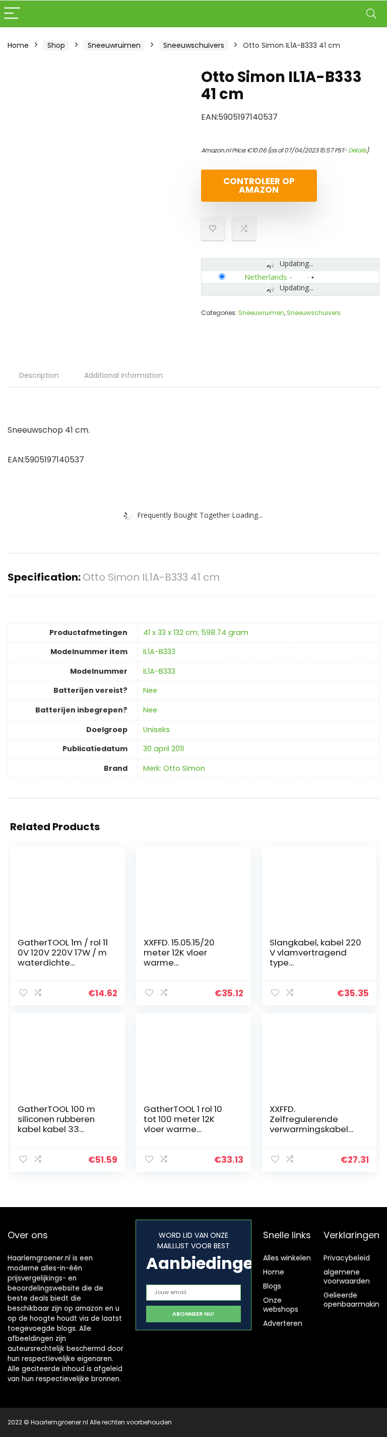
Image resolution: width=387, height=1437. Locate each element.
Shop (56, 45)
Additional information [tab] (123, 375)
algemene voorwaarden (347, 1276)
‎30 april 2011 (163, 749)
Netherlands (265, 277)
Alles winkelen (287, 1258)
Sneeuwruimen (114, 45)
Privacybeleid (347, 1258)
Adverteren (282, 1323)
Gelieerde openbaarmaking (354, 1299)
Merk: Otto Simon (174, 768)
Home (18, 45)
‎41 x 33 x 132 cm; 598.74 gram (195, 632)
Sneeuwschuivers (193, 45)
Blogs (272, 1286)
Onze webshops (280, 1304)
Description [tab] (39, 375)
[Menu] (12, 14)
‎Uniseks (156, 730)
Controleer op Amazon (259, 185)
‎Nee (150, 690)
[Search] (371, 14)
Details (357, 150)
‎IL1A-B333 (159, 652)
